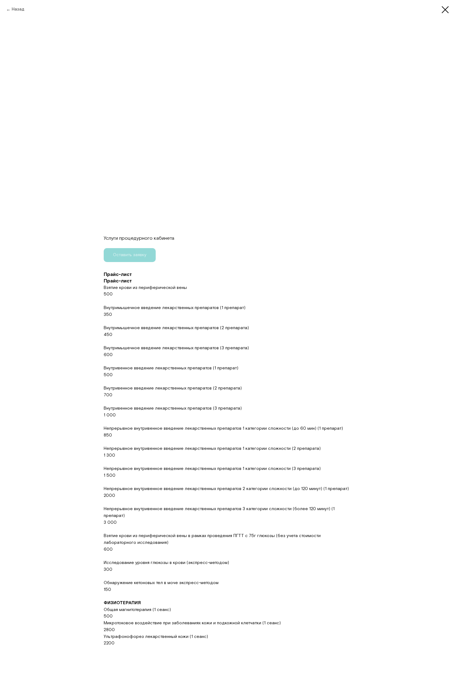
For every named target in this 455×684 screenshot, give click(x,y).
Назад (18, 9)
